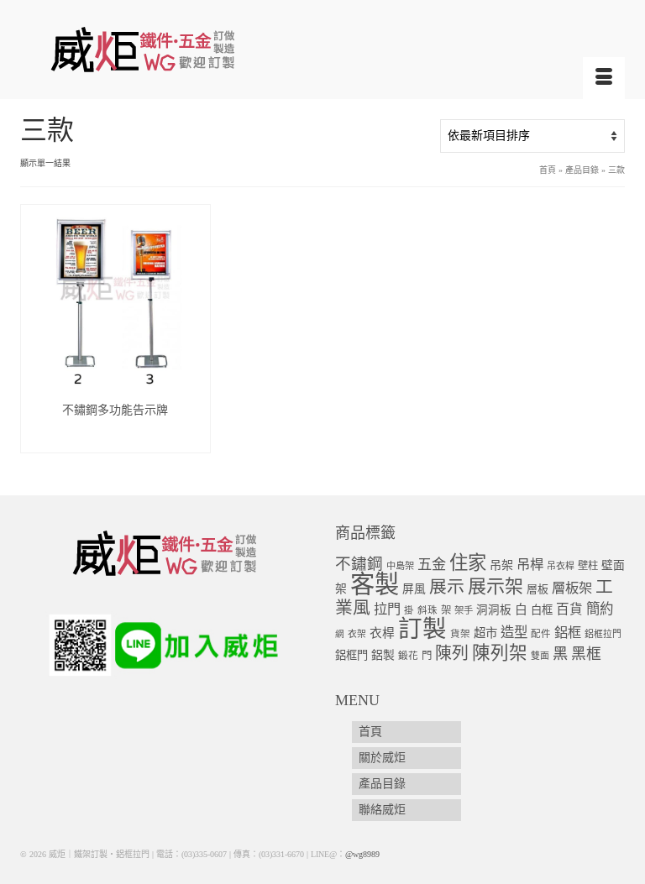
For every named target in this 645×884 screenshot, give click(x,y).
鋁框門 (351, 655)
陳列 (452, 653)
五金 (431, 565)
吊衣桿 (560, 566)
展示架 (495, 586)
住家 (467, 562)
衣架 (357, 634)
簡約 (599, 609)
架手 (463, 610)
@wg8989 (362, 854)
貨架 (460, 634)
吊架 (501, 565)
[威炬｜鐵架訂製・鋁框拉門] (322, 49)
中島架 (400, 566)
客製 (374, 584)
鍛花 (408, 656)
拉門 (387, 609)
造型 (514, 633)
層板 (537, 589)
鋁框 (567, 633)
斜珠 (427, 610)
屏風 (414, 589)
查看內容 (115, 439)
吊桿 (530, 565)
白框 (542, 610)
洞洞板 (493, 610)
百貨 (569, 609)
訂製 (422, 629)
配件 (541, 634)
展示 (446, 587)
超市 (485, 633)
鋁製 (383, 655)
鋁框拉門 (603, 634)
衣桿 (382, 633)
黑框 (586, 654)
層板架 (572, 588)
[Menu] (604, 78)
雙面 (540, 656)
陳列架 (499, 653)
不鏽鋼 (359, 564)
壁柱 (588, 566)
